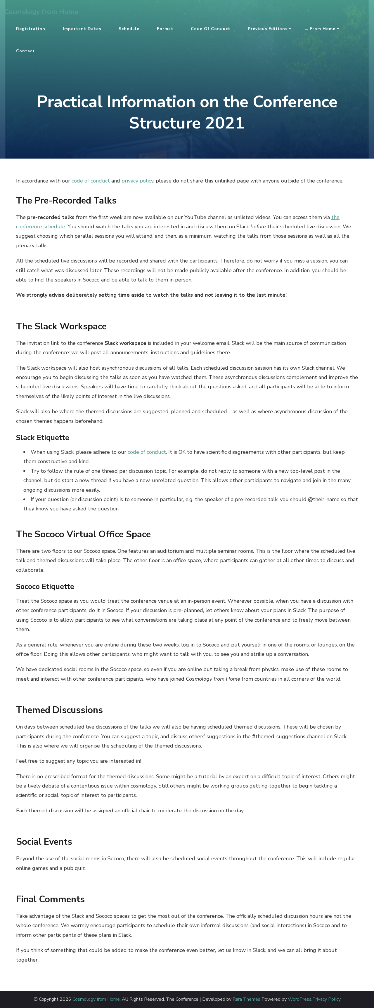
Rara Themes (246, 999)
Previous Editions (268, 29)
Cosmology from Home (41, 11)
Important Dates (82, 29)
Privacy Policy (326, 999)
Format (165, 29)
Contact (25, 51)
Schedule (129, 29)
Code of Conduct (210, 29)
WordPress (299, 999)
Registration (30, 29)
